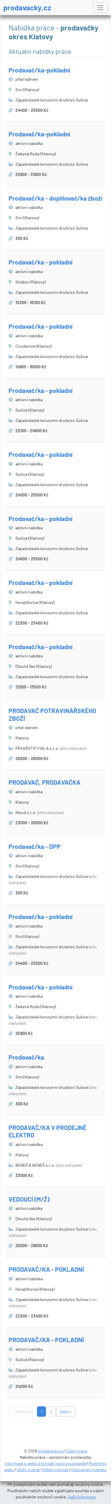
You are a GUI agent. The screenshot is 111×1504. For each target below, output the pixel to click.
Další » (66, 1411)
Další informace (82, 1496)
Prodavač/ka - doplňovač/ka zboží (55, 198)
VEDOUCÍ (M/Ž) (29, 1199)
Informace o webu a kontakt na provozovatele (45, 1463)
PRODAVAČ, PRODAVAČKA (45, 782)
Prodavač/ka (26, 1057)
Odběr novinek (55, 1469)
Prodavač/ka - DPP (35, 846)
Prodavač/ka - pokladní (41, 262)
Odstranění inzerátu (89, 1469)
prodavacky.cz (27, 7)
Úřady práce (76, 1450)
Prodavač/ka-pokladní (39, 70)
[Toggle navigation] (100, 7)
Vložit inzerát (28, 1469)
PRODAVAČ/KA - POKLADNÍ (46, 1269)
